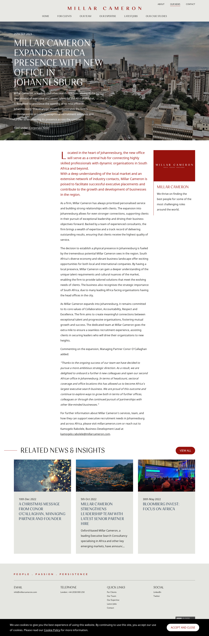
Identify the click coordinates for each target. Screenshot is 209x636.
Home (45, 16)
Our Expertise (107, 16)
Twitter (156, 596)
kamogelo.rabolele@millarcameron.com (85, 434)
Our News (175, 4)
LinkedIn (157, 592)
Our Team (85, 16)
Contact (190, 4)
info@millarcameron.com (25, 592)
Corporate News (39, 128)
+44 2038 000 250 (76, 592)
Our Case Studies (156, 16)
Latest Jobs (131, 16)
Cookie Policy (52, 630)
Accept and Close (183, 627)
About (161, 4)
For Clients (64, 16)
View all (185, 450)
